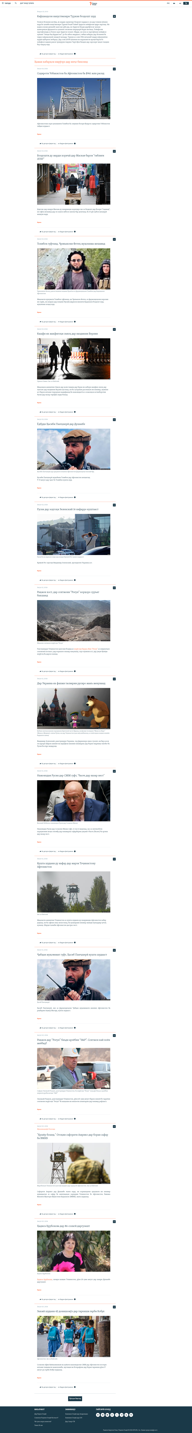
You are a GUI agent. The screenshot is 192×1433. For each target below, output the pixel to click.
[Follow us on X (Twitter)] (117, 1415)
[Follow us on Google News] (98, 1415)
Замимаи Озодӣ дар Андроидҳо (76, 1414)
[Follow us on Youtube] (107, 1415)
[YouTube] (174, 3)
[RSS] (126, 1415)
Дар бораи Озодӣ (40, 1414)
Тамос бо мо (38, 1425)
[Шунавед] (180, 3)
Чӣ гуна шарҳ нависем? (42, 1422)
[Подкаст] (131, 1415)
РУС (168, 3)
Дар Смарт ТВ (70, 1422)
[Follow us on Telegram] (122, 1415)
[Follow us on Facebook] (102, 1415)
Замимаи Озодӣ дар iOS (73, 1418)
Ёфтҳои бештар (75, 1399)
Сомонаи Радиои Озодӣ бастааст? (46, 1418)
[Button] (48, 54)
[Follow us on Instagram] (112, 1415)
